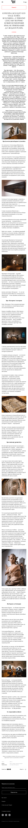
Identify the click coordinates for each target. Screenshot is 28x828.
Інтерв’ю (14, 32)
